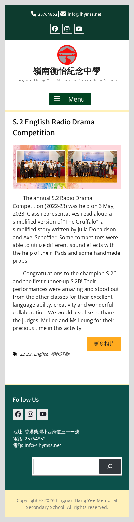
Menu (76, 99)
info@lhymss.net (84, 14)
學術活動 (60, 354)
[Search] (109, 466)
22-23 (26, 354)
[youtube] (79, 29)
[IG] (67, 29)
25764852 (47, 14)
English (41, 354)
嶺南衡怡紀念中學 (67, 70)
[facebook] (55, 29)
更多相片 (104, 343)
